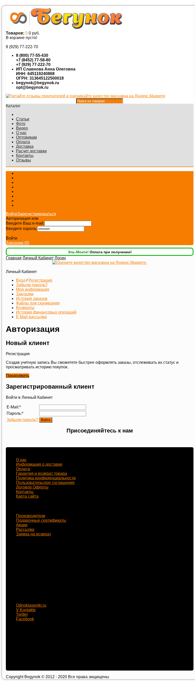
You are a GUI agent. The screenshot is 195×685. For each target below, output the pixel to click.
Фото (20, 123)
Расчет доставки (31, 151)
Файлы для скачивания (38, 303)
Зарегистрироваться (36, 214)
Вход (20, 280)
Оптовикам (26, 137)
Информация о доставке (39, 464)
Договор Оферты (32, 487)
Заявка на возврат (33, 534)
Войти (11, 214)
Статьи (22, 119)
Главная (14, 258)
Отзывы (23, 160)
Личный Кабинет (38, 258)
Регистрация (51, 218)
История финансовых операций (46, 312)
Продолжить (17, 375)
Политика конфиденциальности (46, 478)
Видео (22, 128)
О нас (21, 133)
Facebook (25, 619)
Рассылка (25, 529)
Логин (60, 258)
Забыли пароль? (21, 233)
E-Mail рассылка (31, 317)
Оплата (23, 142)
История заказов (31, 298)
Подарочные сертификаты (41, 520)
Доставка (25, 146)
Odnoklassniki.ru (31, 605)
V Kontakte (26, 610)
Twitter (22, 614)
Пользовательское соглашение (45, 482)
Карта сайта (27, 496)
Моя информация (32, 289)
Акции (21, 525)
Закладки (25, 294)
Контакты (25, 155)
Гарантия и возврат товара (41, 473)
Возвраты (25, 307)
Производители (30, 516)
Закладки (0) (17, 243)
